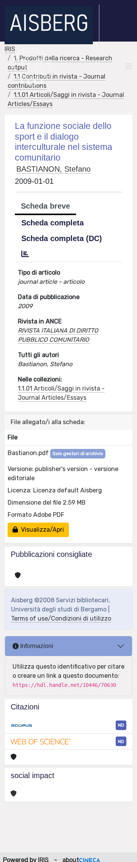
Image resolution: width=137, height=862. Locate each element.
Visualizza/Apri (41, 529)
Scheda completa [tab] (52, 223)
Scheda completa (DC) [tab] (61, 238)
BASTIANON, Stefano (53, 169)
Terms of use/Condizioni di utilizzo (61, 618)
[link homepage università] (31, 66)
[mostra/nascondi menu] (129, 66)
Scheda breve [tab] (45, 206)
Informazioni (36, 646)
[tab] (25, 254)
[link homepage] (52, 25)
